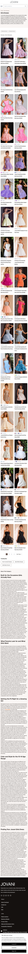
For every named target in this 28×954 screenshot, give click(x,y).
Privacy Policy (4, 921)
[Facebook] (4, 895)
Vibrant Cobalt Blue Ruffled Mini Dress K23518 (20, 175)
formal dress (7, 709)
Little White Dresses (19, 561)
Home (2, 10)
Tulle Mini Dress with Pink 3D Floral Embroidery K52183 (20, 407)
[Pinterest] (6, 895)
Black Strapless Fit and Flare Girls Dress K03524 (6, 548)
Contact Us (3, 904)
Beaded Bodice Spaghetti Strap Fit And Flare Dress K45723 (6, 262)
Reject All (14, 951)
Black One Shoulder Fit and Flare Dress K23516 (20, 548)
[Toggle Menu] (2, 6)
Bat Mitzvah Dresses (4, 31)
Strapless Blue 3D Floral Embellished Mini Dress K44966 (5, 378)
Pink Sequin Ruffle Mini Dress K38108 (7, 90)
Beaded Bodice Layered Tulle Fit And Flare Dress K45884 (6, 492)
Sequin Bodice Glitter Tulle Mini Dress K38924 (7, 175)
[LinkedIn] (8, 895)
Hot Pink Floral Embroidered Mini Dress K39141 (20, 147)
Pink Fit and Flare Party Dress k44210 (7, 118)
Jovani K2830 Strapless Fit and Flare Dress (21, 231)
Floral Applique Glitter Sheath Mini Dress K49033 (20, 203)
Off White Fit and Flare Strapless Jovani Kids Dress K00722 (6, 232)
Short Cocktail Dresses (7, 561)
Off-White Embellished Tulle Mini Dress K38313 (20, 520)
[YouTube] (1, 895)
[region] (14, 943)
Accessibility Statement (6, 926)
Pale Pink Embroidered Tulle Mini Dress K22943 (20, 117)
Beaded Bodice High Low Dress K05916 (7, 520)
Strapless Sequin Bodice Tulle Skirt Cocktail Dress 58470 (7, 319)
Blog (2, 909)
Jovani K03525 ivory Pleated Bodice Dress (7, 436)
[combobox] (15, 6)
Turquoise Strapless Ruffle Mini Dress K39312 (21, 377)
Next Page (19, 554)
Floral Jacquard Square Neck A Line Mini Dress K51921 (7, 464)
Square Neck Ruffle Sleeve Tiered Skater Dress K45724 (20, 62)
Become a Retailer (5, 919)
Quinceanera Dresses (12, 31)
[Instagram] (10, 895)
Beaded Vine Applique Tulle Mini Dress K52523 (6, 62)
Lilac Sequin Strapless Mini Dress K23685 (6, 203)
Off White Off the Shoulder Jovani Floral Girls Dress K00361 (20, 262)
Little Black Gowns (6, 565)
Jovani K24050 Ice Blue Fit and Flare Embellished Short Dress (7, 347)
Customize (14, 947)
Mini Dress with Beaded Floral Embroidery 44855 (21, 492)
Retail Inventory (4, 916)
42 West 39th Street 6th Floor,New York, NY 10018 (15, 932)
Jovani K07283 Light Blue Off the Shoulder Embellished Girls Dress (21, 348)
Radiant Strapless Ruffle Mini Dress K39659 (7, 407)
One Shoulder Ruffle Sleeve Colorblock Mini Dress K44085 (21, 319)
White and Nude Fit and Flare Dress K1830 (20, 436)
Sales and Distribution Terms (7, 924)
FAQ (2, 907)
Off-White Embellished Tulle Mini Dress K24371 (6, 291)
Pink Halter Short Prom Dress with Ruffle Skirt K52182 (6, 147)
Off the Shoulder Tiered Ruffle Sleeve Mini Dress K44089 (21, 291)
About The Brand (5, 902)
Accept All (14, 944)
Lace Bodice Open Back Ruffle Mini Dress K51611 (21, 464)
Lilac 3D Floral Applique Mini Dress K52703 (20, 90)
